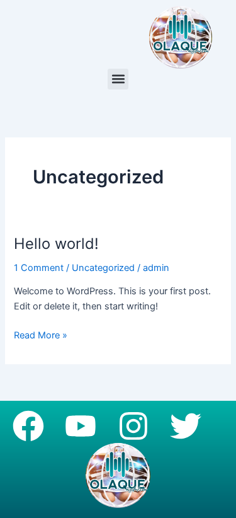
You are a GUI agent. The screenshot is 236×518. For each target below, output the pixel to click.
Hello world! (56, 243)
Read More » (40, 334)
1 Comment (39, 267)
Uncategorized (103, 267)
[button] (118, 79)
